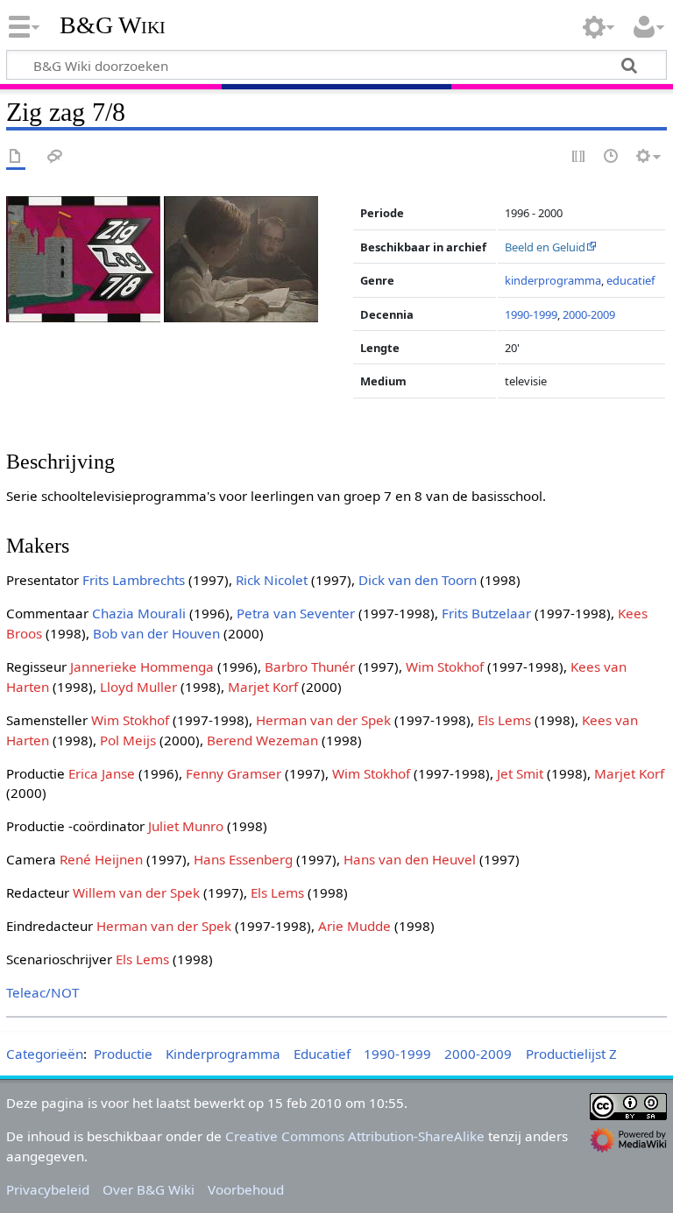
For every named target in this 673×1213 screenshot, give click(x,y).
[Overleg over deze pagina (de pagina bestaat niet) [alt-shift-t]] (55, 157)
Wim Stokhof (445, 666)
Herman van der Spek (323, 720)
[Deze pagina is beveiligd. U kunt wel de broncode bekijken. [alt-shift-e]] (579, 157)
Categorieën (44, 1053)
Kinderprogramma (223, 1053)
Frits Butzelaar (486, 613)
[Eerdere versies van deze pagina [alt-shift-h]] (611, 157)
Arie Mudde (354, 925)
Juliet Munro (185, 826)
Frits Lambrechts (133, 580)
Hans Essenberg (243, 859)
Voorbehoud (246, 1189)
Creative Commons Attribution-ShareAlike (355, 1136)
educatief (630, 280)
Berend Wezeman (262, 740)
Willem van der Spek (136, 892)
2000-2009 (589, 314)
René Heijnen (101, 859)
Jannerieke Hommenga (142, 666)
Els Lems (504, 720)
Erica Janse (101, 773)
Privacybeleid (47, 1189)
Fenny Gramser (233, 773)
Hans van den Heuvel (410, 859)
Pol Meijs (128, 740)
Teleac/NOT (42, 992)
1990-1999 (531, 314)
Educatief (322, 1053)
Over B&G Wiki (149, 1189)
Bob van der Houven (156, 633)
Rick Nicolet (272, 580)
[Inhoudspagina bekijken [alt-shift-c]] (15, 157)
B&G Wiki (113, 25)
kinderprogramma (553, 280)
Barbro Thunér (310, 666)
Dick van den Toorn (417, 580)
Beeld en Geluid (545, 247)
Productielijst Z (571, 1053)
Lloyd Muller (138, 686)
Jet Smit (520, 773)
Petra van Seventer (296, 613)
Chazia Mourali (139, 613)
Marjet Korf (263, 686)
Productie (123, 1053)
